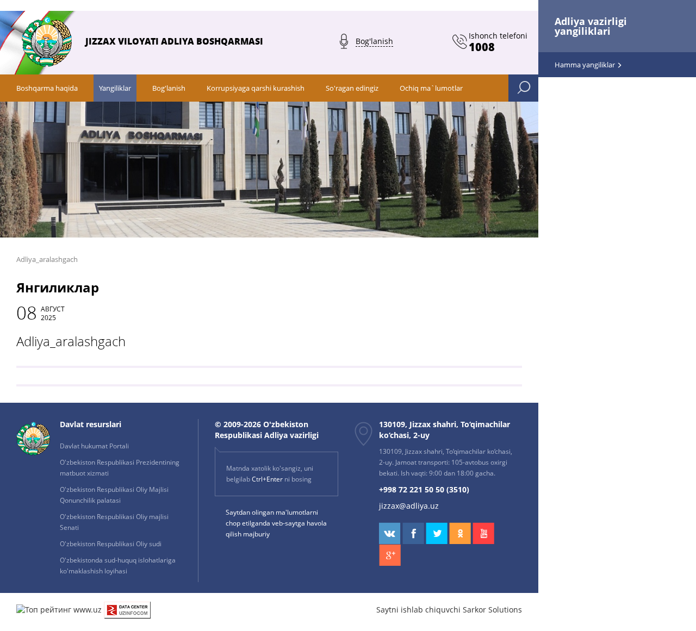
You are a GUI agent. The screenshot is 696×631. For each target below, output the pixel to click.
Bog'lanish (168, 88)
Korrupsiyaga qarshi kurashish (255, 88)
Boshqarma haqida (47, 88)
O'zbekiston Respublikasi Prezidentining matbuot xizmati (119, 468)
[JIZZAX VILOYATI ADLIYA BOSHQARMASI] (168, 63)
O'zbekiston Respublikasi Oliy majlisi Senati (114, 522)
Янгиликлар (57, 287)
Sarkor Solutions (492, 609)
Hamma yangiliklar (586, 65)
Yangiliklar (115, 88)
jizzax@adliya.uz (409, 506)
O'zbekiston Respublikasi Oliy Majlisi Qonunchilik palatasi (114, 495)
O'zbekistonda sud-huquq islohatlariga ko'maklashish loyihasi (118, 565)
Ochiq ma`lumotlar (431, 88)
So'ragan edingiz (352, 88)
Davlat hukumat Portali (94, 446)
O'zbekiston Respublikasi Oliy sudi (110, 543)
